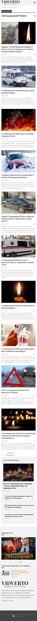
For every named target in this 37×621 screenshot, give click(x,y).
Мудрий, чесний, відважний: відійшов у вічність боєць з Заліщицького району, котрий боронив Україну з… (17, 49)
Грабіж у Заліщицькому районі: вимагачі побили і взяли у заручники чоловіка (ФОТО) (17, 218)
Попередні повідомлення (9, 453)
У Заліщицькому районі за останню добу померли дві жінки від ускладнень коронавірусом (18, 435)
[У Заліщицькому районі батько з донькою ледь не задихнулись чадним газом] (18, 246)
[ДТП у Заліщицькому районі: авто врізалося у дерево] (18, 376)
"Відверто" (19, 593)
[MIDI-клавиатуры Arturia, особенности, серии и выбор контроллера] (5, 573)
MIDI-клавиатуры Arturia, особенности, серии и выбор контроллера (20, 572)
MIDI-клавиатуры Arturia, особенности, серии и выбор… (18, 555)
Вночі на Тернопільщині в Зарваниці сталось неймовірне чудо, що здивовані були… (17, 486)
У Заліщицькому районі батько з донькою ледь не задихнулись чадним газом (17, 262)
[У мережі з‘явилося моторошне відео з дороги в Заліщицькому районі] (18, 161)
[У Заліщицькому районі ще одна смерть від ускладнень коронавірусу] (18, 335)
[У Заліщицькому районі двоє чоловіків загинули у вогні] (18, 120)
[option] (18, 549)
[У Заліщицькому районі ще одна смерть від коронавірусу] (18, 77)
